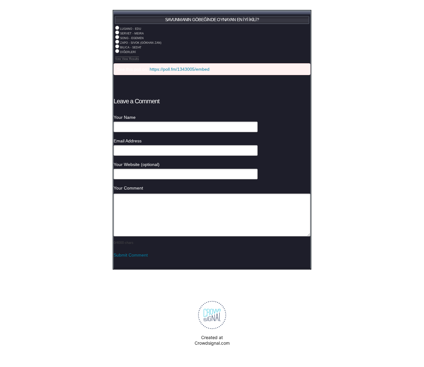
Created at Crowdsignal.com (212, 340)
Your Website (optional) (137, 164)
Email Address (128, 140)
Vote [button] (118, 58)
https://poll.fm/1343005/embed (180, 69)
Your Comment (128, 188)
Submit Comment (131, 255)
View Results (130, 58)
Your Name (125, 117)
